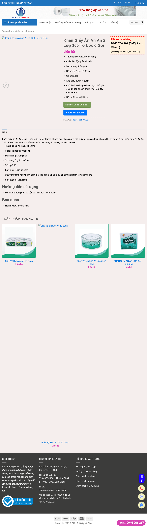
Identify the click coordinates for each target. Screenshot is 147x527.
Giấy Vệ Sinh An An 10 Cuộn (19, 261)
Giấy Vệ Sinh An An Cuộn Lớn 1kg (91, 262)
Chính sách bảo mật (85, 481)
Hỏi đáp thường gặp (86, 466)
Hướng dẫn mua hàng (68, 22)
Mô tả (4, 132)
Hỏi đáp (127, 3)
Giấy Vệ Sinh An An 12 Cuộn (55, 442)
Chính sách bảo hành (86, 476)
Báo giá (89, 22)
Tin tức (101, 22)
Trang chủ (7, 31)
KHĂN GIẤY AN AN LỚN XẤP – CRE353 (128, 262)
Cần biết (117, 3)
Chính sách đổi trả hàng (87, 486)
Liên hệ (114, 22)
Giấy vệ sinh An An (24, 31)
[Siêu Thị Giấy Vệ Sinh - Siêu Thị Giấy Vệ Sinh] (25, 12)
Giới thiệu (45, 22)
